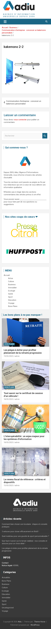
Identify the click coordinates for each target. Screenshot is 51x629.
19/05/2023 (8, 356)
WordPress (35, 625)
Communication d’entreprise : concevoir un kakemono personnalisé (23, 102)
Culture (5, 587)
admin (17, 356)
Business (5, 584)
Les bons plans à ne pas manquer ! (22, 314)
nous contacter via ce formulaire (33, 199)
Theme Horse (39, 622)
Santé (4, 601)
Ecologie (5, 591)
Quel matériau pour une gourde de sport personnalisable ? (25, 536)
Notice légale (7, 565)
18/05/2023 (8, 399)
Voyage (5, 611)
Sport (4, 604)
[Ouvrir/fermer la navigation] (5, 21)
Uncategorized (8, 608)
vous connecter (20, 120)
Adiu (20, 622)
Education (6, 594)
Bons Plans (9, 344)
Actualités (6, 577)
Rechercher (44, 136)
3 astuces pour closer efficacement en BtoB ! (20, 531)
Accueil (7, 275)
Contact (5, 563)
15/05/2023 (8, 485)
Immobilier (6, 597)
